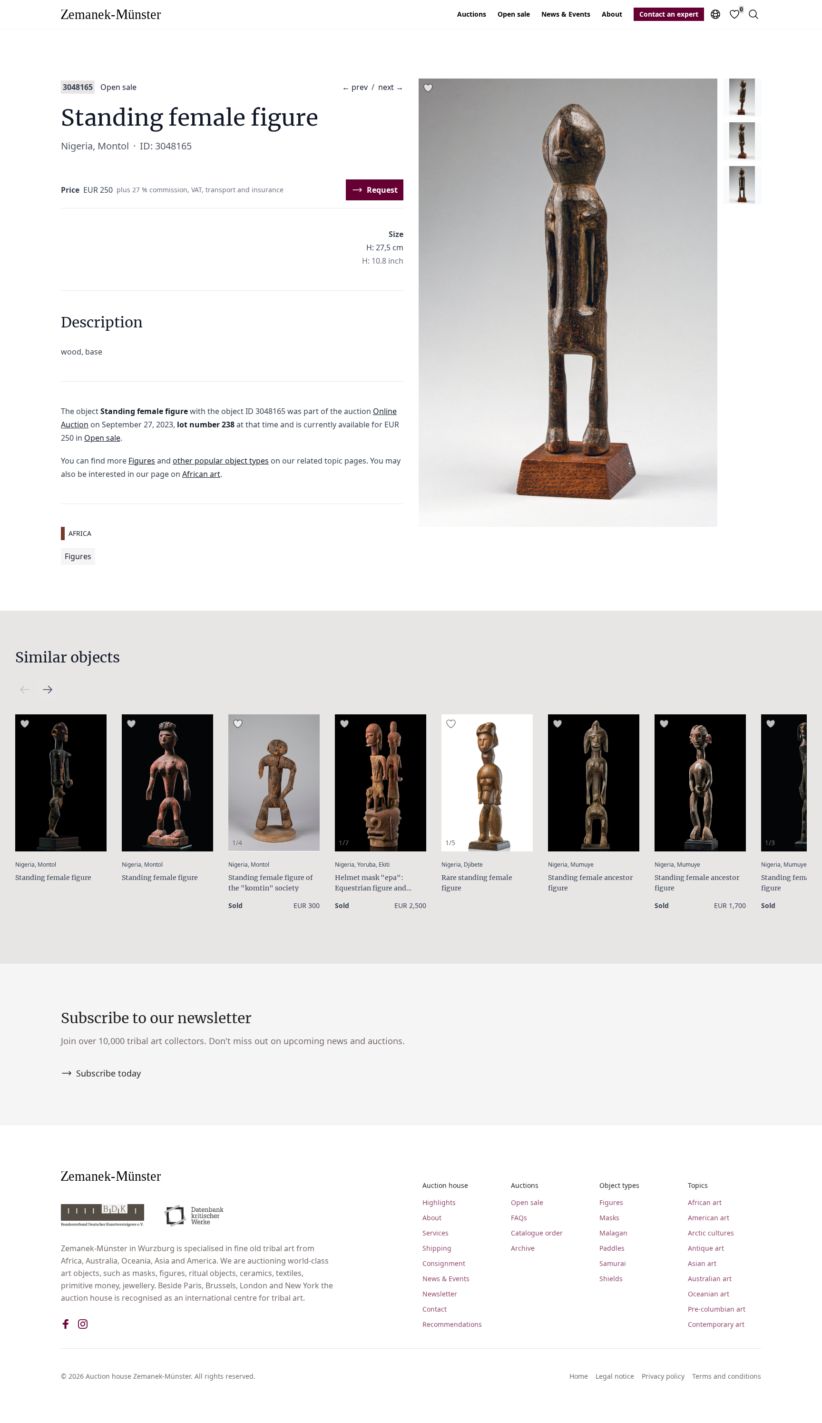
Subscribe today (108, 1073)
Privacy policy (663, 1376)
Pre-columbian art (716, 1309)
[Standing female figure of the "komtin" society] (274, 782)
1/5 (450, 842)
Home (578, 1376)
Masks (609, 1217)
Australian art (710, 1278)
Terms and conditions (726, 1376)
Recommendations (452, 1324)
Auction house (445, 1185)
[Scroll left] (47, 689)
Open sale (514, 14)
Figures (141, 460)
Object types (619, 1185)
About (612, 14)
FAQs (519, 1217)
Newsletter (439, 1293)
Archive (523, 1248)
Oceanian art (708, 1293)
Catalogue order (537, 1232)
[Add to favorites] (428, 88)
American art (708, 1217)
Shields (611, 1278)
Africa (79, 533)
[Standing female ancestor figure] (593, 782)
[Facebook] (65, 1324)
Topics (698, 1185)
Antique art (706, 1248)
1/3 (770, 842)
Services (435, 1232)
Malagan (613, 1232)
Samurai (612, 1263)
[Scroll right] (24, 689)
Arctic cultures (711, 1232)
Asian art (702, 1263)
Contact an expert (668, 14)
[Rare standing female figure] (487, 782)
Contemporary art (716, 1324)
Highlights (439, 1202)
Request (382, 190)
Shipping (436, 1248)
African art (201, 474)
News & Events (565, 14)
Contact (434, 1309)
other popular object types (221, 460)
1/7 (344, 842)
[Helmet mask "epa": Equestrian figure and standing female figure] (380, 782)
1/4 (237, 842)
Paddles (612, 1248)
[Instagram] (83, 1324)
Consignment (443, 1263)
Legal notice (615, 1376)
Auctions (471, 14)
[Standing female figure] (61, 782)
